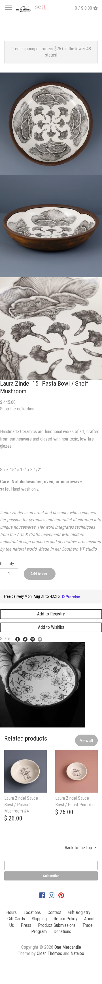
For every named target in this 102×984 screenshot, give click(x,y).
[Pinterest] (61, 895)
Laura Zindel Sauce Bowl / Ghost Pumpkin (75, 801)
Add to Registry (51, 614)
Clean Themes (49, 953)
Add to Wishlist (51, 627)
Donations (62, 931)
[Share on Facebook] (17, 638)
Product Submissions (57, 925)
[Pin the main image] (32, 638)
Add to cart (39, 573)
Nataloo (77, 953)
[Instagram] (51, 895)
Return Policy (65, 918)
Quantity (7, 563)
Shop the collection (17, 409)
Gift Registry (79, 912)
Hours (11, 912)
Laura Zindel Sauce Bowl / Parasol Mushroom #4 (21, 804)
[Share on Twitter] (25, 638)
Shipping (39, 918)
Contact (54, 912)
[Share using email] (40, 638)
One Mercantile (67, 947)
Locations (32, 912)
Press (26, 925)
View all (86, 740)
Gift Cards (16, 918)
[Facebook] (42, 895)
